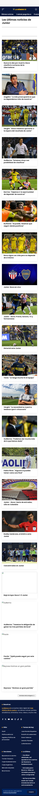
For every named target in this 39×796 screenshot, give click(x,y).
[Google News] (12, 719)
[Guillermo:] (19, 147)
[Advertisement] (19, 3)
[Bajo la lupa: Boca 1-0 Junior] (19, 582)
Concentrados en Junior (14, 566)
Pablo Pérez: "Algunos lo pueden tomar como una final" (17, 471)
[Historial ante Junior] (19, 335)
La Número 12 (6, 708)
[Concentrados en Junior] (19, 553)
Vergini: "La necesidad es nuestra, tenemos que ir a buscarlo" (18, 408)
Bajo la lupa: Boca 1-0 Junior (16, 595)
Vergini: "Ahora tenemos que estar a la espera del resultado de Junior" (19, 129)
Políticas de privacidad (9, 792)
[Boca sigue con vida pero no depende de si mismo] (19, 242)
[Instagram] (15, 719)
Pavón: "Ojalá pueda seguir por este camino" (19, 657)
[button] (31, 792)
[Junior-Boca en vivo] (19, 274)
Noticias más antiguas (26, 695)
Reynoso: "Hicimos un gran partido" (19, 688)
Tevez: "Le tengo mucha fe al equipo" (19, 378)
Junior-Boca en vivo (12, 287)
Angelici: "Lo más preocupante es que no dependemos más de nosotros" (19, 98)
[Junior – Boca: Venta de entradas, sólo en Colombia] (19, 489)
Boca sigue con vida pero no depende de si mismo (19, 256)
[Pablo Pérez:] (19, 458)
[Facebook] (3, 719)
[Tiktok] (18, 719)
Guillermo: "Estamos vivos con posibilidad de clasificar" (16, 161)
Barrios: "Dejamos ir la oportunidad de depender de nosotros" (19, 193)
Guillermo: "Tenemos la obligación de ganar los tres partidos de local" (19, 625)
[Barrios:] (19, 179)
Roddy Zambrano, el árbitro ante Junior (17, 535)
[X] (5, 719)
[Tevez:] (19, 365)
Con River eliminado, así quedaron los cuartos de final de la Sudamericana (29, 759)
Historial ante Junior (12, 348)
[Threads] (21, 719)
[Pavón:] (19, 643)
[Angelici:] (19, 84)
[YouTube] (9, 719)
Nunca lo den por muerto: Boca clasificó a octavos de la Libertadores (17, 65)
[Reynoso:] (19, 675)
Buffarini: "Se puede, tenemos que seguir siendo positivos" (18, 225)
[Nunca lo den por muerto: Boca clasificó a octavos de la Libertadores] (19, 50)
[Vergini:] (19, 116)
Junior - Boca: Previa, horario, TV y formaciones (18, 317)
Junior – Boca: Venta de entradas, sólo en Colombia (18, 503)
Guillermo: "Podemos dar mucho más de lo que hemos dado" (19, 440)
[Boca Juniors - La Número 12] (19, 9)
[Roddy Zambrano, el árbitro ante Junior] (19, 521)
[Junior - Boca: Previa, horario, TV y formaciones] (19, 304)
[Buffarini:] (19, 211)
